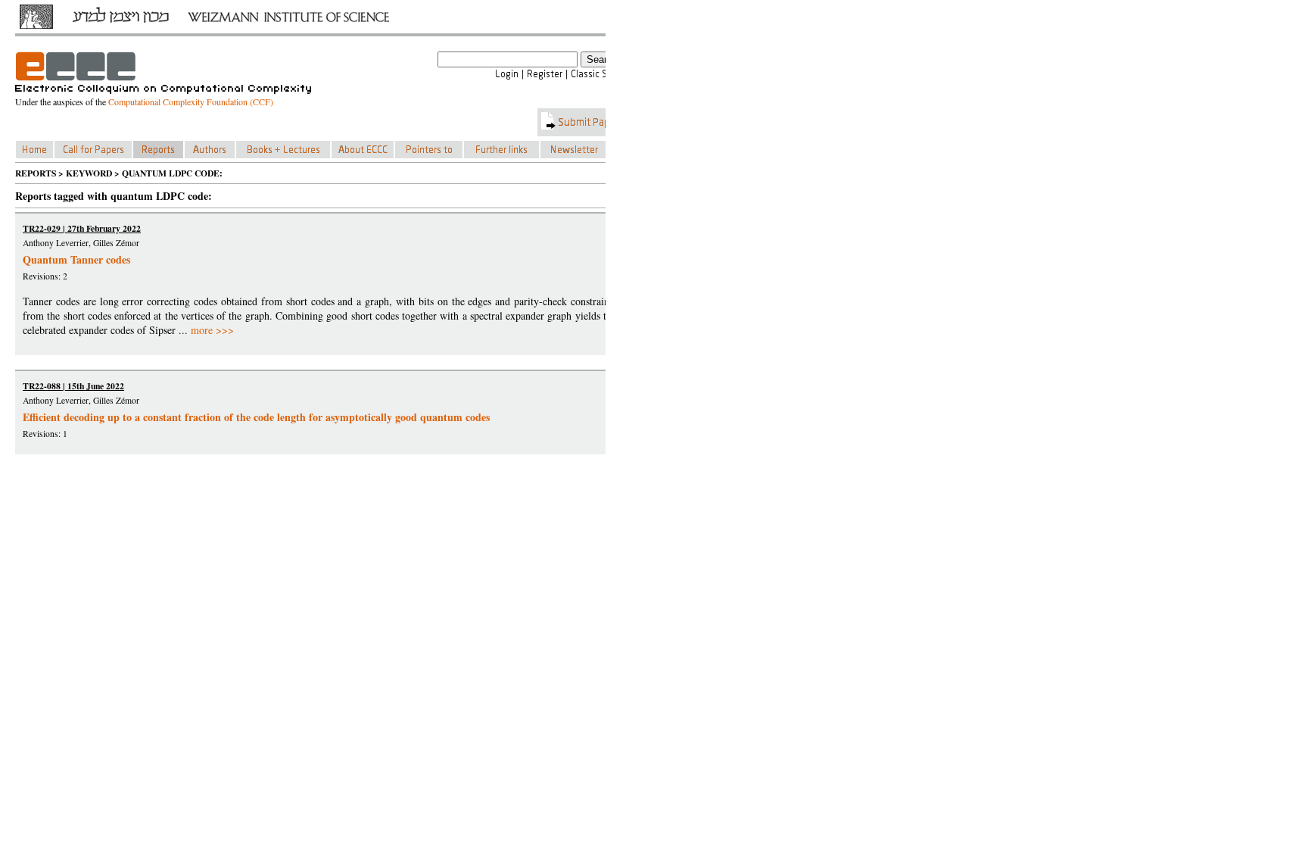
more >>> (212, 330)
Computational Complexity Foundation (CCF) (190, 101)
